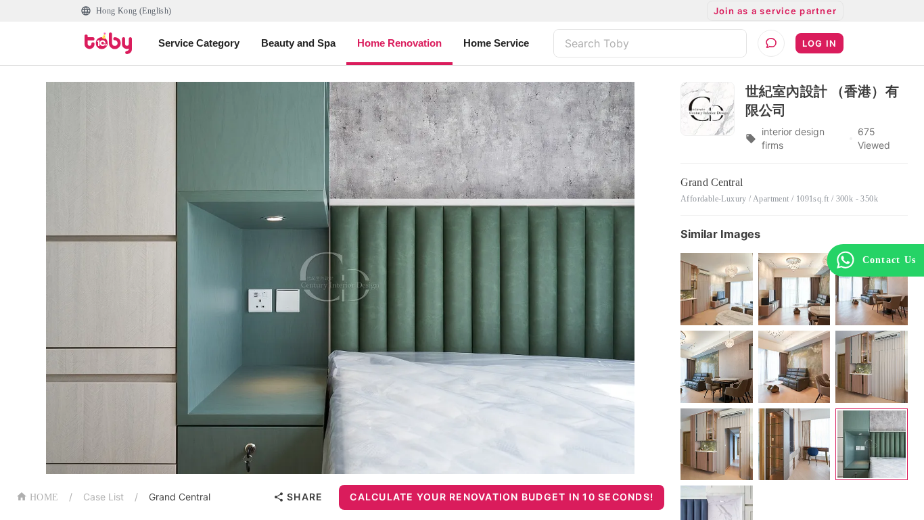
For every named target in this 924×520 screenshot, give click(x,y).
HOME (44, 497)
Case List (103, 496)
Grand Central (179, 496)
